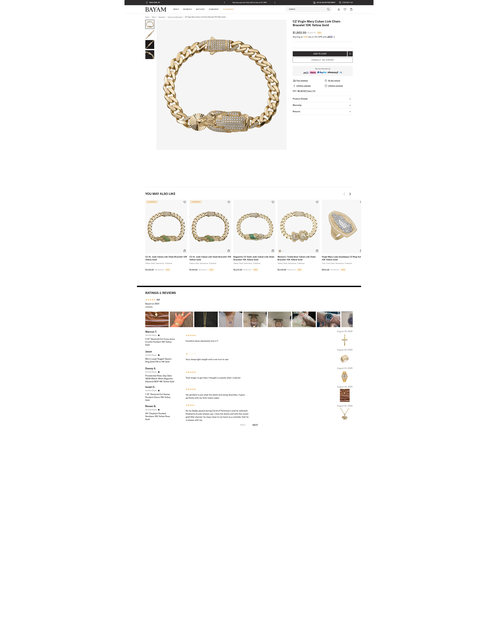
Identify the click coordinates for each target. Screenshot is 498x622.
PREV (242, 425)
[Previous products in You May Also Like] (345, 194)
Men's (154, 17)
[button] (323, 71)
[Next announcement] (274, 2)
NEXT (255, 425)
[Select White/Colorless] (283, 251)
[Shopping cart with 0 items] (351, 9)
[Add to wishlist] (350, 53)
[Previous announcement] (224, 2)
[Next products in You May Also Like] (350, 194)
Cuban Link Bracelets (175, 17)
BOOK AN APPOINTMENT (326, 2)
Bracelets (162, 17)
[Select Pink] (280, 251)
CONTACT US (347, 2)
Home (147, 17)
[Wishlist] (345, 9)
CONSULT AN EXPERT (323, 60)
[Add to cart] (184, 250)
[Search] (328, 9)
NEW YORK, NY (154, 2)
